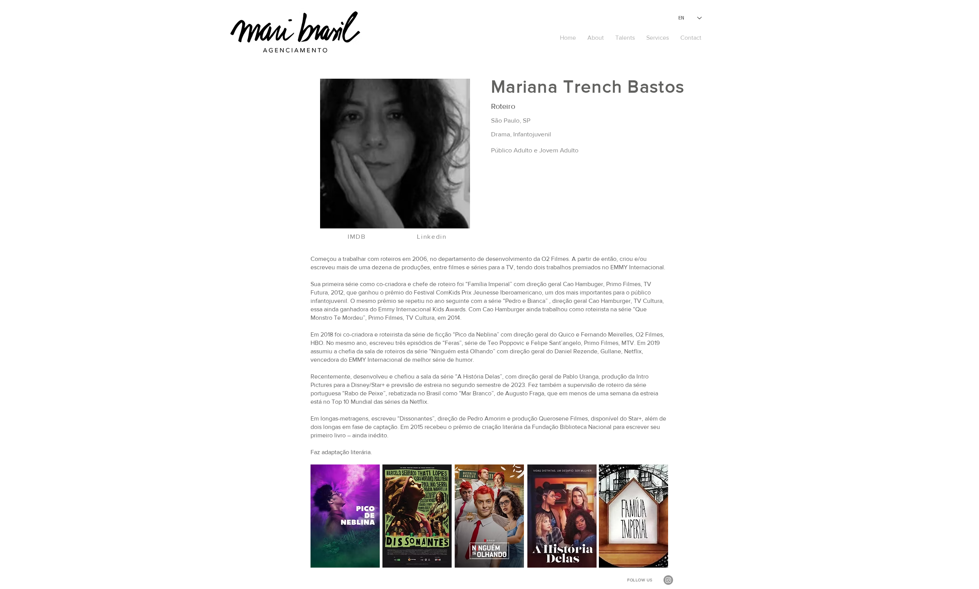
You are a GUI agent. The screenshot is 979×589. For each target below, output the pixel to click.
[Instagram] (668, 580)
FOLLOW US (639, 580)
